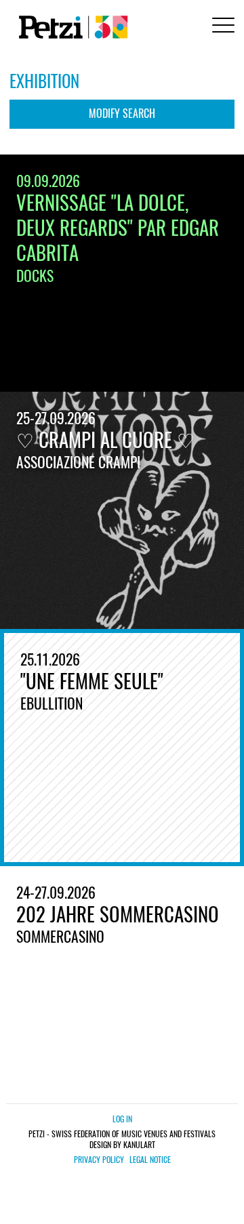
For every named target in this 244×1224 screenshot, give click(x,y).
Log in (122, 1118)
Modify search (122, 113)
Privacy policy (99, 1159)
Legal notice (150, 1159)
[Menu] (221, 27)
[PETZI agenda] (70, 27)
